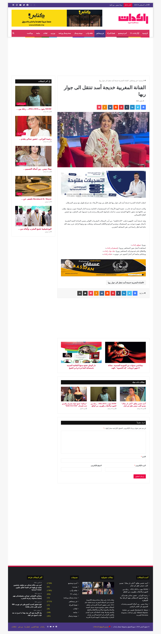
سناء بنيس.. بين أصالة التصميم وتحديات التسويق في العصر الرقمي (101, 5)
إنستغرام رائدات (112, 248)
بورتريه (53, 33)
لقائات (45, 33)
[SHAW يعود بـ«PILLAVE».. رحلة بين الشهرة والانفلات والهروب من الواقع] (103, 394)
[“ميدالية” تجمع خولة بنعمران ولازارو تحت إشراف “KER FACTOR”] (74, 394)
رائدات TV (133, 33)
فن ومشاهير (100, 33)
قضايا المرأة (111, 33)
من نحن (20, 627)
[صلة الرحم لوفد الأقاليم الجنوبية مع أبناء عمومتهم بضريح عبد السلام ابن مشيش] (87, 585)
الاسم (143, 457)
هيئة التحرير (35, 627)
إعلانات (14, 627)
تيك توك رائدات (109, 251)
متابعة (38, 33)
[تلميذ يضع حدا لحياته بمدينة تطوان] (98, 585)
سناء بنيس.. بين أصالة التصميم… (37, 169)
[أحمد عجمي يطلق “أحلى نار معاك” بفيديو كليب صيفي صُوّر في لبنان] (133, 394)
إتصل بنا (27, 627)
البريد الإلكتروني (140, 465)
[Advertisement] (80, 55)
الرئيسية (145, 33)
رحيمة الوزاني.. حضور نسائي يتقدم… (35, 139)
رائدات (42, 627)
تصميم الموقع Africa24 (101, 627)
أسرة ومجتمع (122, 33)
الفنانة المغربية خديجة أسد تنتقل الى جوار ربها (125, 283)
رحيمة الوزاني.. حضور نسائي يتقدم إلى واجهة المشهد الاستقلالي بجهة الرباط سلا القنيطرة (134, 598)
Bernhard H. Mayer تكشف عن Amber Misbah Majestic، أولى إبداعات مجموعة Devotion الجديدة (134, 612)
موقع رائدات (136, 245)
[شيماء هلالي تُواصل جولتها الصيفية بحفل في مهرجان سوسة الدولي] (109, 591)
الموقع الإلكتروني (96, 465)
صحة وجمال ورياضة (65, 33)
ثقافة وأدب (89, 33)
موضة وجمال (78, 33)
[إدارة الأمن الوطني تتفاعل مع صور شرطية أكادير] (87, 591)
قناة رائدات (107, 254)
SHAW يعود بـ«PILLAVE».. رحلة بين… (34, 109)
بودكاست (30, 33)
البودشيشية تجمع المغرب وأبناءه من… (35, 229)
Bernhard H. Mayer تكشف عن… (36, 199)
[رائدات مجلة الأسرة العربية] (133, 18)
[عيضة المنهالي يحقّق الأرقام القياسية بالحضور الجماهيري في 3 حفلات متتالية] (109, 585)
